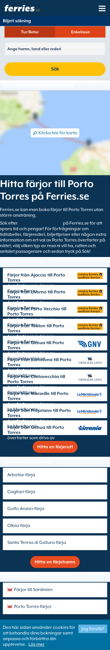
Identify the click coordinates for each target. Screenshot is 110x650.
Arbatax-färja (21, 474)
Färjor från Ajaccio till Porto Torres (36, 278)
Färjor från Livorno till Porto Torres (36, 294)
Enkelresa (80, 32)
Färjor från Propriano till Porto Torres (39, 413)
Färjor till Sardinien (33, 589)
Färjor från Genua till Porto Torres (35, 345)
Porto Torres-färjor (33, 606)
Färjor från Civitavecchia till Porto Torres (36, 379)
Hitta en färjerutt (55, 446)
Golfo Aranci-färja (25, 508)
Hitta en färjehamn (55, 562)
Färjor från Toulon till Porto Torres (35, 328)
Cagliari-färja (21, 491)
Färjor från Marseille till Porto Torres (38, 396)
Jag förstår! (93, 628)
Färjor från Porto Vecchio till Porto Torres (36, 311)
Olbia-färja (18, 525)
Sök (55, 69)
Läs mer (36, 644)
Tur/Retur (30, 32)
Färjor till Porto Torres (40, 223)
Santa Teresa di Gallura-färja (36, 542)
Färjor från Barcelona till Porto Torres (39, 362)
